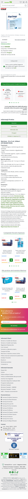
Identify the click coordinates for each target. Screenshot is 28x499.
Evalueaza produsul (5, 44)
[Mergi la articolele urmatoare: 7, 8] (15, 102)
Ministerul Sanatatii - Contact (8, 389)
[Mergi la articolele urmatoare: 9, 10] (17, 102)
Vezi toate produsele (20, 39)
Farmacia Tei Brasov (7, 416)
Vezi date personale (13, 329)
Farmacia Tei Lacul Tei (7, 404)
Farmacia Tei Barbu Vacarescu (10, 397)
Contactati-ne (4, 364)
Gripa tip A (16, 197)
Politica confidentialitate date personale (11, 376)
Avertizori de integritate (7, 378)
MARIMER (7, 46)
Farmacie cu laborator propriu (8, 349)
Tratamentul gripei (6, 207)
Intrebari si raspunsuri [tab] (14, 136)
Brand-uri (3, 360)
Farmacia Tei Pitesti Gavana (9, 414)
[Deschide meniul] (2, 2)
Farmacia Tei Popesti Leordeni (10, 412)
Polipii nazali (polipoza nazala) (14, 202)
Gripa (2, 197)
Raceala (22, 197)
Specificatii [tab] (14, 126)
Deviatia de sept (19, 196)
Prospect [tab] (14, 133)
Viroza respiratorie (6, 199)
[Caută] (25, 5)
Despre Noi (4, 370)
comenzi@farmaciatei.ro (9, 430)
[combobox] (14, 5)
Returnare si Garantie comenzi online (10, 353)
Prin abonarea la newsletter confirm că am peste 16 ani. (13, 317)
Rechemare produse (6, 362)
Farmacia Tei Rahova (7, 408)
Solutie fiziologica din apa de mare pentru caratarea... (7, 289)
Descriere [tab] (14, 123)
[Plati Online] (14, 475)
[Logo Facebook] (10, 472)
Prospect (9, 52)
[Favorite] (20, 2)
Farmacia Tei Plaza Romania (9, 399)
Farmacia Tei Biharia (7, 410)
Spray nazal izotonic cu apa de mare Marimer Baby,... (20, 252)
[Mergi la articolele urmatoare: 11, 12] (18, 102)
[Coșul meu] (23, 2)
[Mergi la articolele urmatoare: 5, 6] (13, 102)
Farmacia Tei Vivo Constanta (9, 406)
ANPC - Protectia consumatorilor (9, 391)
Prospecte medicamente (7, 383)
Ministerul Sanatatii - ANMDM (8, 387)
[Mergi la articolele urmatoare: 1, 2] (9, 102)
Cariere (3, 372)
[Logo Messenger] (13, 472)
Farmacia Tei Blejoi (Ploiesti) (9, 421)
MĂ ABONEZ (14, 326)
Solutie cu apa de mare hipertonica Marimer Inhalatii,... (7, 252)
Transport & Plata (5, 351)
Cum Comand (4, 347)
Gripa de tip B (8, 197)
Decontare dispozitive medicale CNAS (10, 381)
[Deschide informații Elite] (3, 240)
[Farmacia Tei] (8, 2)
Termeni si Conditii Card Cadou (9, 343)
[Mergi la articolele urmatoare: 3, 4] (11, 102)
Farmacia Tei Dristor (7, 401)
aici (15, 68)
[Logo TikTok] (17, 472)
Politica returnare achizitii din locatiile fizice (12, 355)
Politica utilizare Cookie (7, 374)
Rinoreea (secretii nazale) (17, 206)
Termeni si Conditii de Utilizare (9, 340)
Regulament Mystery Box (7, 345)
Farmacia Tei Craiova (7, 418)
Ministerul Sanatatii (6, 385)
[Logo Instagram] (15, 472)
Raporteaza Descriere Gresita (9, 226)
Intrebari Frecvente (6, 358)
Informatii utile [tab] (14, 129)
